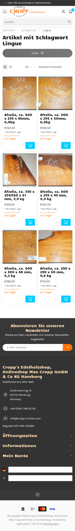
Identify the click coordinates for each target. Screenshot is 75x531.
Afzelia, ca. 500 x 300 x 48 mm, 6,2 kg (18, 271)
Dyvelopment (51, 523)
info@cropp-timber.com (25, 418)
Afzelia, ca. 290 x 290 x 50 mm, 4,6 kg (55, 271)
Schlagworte (28, 30)
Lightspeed (22, 523)
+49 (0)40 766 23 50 (23, 408)
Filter (35, 53)
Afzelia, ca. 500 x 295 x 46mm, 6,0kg (18, 118)
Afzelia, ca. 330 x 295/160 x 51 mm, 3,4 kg (19, 195)
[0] (70, 11)
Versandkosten (12, 135)
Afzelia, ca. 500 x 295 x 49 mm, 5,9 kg (54, 195)
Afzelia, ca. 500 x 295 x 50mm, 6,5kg (54, 118)
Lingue (47, 30)
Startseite (9, 30)
